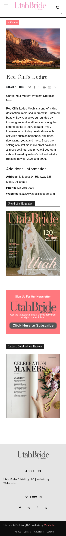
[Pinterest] (37, 507)
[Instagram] (28, 507)
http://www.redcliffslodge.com (36, 193)
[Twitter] (46, 507)
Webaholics (10, 483)
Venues (13, 22)
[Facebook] (20, 507)
